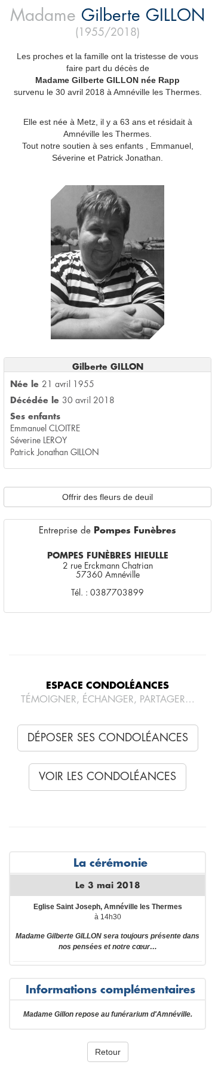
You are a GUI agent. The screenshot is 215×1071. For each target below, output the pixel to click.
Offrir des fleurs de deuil (107, 497)
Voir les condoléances (107, 776)
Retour (108, 1052)
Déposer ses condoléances (107, 737)
